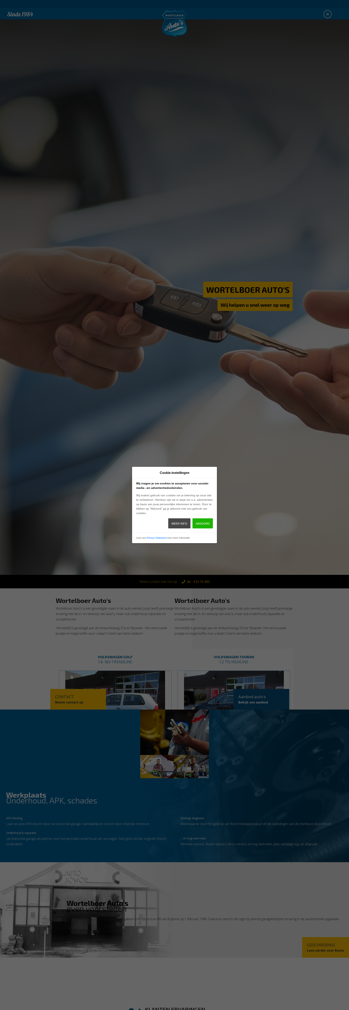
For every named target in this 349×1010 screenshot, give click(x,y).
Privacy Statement (157, 537)
